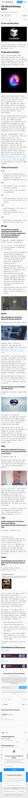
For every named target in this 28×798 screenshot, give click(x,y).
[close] (24, 750)
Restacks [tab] (11, 714)
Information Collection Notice (15, 692)
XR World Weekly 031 (7, 745)
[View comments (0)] (6, 19)
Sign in (25, 2)
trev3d (11, 609)
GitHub (3, 643)
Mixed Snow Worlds (9, 488)
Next (23, 704)
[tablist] (7, 714)
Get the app (21, 791)
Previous (6, 704)
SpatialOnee (5, 650)
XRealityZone (8, 14)
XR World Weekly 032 (7, 736)
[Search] (25, 732)
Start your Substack (10, 791)
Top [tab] (3, 732)
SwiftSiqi (4, 661)
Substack (7, 795)
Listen (24, 15)
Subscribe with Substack (15, 775)
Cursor (12, 48)
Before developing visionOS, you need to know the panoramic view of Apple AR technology (13, 158)
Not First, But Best (5, 738)
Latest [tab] (6, 732)
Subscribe (19, 2)
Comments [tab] (4, 714)
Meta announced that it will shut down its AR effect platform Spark (13, 350)
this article (7, 245)
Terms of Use (21, 690)
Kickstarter (5, 422)
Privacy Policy (16, 781)
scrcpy (17, 629)
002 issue (7, 379)
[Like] (2, 19)
